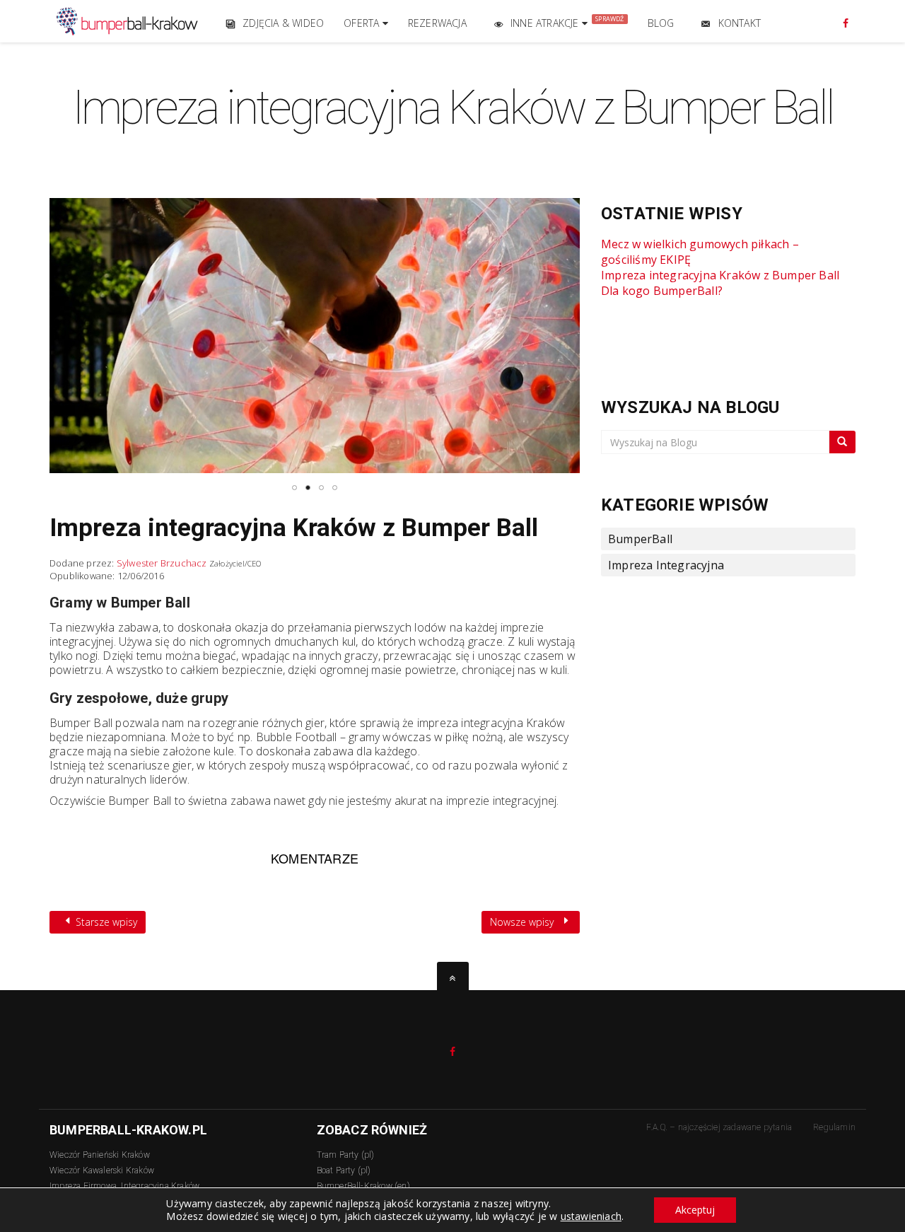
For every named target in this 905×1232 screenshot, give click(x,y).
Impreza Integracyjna (666, 565)
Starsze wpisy (105, 922)
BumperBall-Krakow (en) (363, 1186)
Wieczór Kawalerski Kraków (101, 1170)
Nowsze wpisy (523, 922)
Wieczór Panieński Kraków (99, 1155)
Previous (18, 330)
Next (611, 330)
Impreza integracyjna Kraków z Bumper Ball (293, 527)
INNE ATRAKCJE (567, 22)
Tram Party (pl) (346, 1155)
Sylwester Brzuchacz (162, 563)
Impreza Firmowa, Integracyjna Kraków (124, 1186)
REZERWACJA (437, 23)
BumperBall (640, 539)
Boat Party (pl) (344, 1170)
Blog (661, 23)
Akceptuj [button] (695, 1209)
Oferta (363, 23)
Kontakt (739, 23)
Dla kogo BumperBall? (662, 290)
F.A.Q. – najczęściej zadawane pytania (719, 1127)
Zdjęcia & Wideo (283, 23)
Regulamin (834, 1127)
